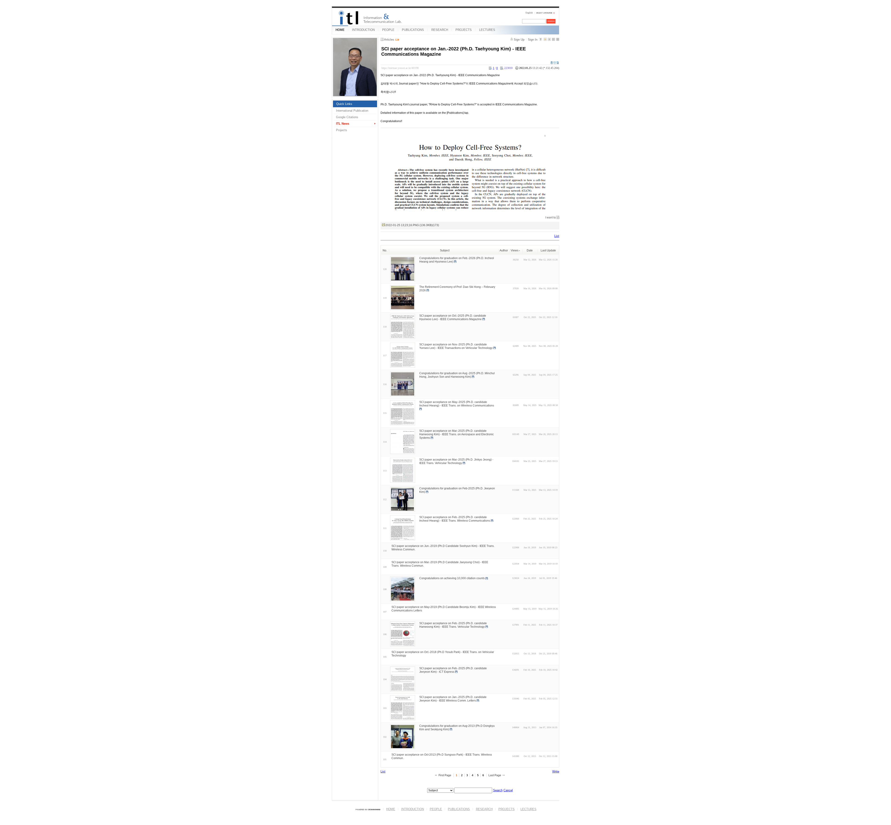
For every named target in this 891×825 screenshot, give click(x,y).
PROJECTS (463, 30)
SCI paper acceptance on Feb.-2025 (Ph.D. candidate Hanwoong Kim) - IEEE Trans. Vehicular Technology (453, 625)
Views (514, 250)
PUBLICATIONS (413, 30)
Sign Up (519, 39)
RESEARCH (439, 30)
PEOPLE (388, 30)
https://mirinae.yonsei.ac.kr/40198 (400, 68)
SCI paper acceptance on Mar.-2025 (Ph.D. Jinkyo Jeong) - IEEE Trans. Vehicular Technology (456, 461)
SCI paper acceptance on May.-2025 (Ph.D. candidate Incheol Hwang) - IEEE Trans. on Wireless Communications (456, 403)
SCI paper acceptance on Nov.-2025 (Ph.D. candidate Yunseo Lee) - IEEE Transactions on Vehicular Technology (456, 346)
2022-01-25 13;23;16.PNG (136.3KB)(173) (412, 225)
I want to (550, 217)
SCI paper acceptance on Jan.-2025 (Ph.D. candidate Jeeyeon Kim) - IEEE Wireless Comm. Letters (453, 698)
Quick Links (344, 104)
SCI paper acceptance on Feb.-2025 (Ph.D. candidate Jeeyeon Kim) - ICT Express (453, 670)
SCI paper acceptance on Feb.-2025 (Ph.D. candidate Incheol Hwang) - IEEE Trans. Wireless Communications (454, 519)
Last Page (494, 775)
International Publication (352, 110)
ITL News (342, 123)
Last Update (548, 250)
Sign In (532, 39)
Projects (341, 130)
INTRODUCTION (363, 30)
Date (530, 250)
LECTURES (487, 30)
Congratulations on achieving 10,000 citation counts (452, 578)
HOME (340, 30)
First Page (445, 775)
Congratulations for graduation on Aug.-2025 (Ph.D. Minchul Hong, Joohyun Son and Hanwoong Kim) (457, 375)
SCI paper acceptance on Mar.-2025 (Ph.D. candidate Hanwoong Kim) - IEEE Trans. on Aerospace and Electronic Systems (456, 434)
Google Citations (347, 117)
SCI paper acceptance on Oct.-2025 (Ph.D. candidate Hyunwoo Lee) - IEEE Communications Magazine (452, 317)
